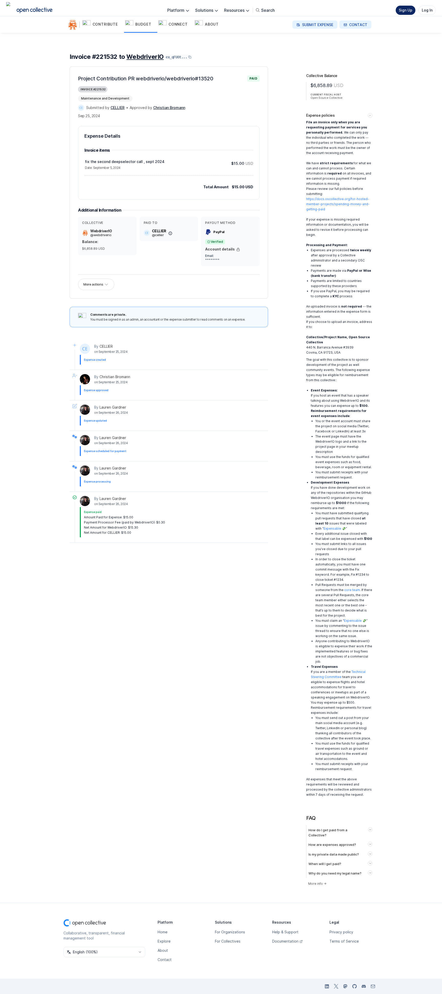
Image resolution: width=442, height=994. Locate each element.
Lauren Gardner (113, 407)
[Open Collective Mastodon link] (345, 986)
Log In (427, 10)
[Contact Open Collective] (373, 986)
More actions (93, 284)
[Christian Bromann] (85, 379)
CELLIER (106, 346)
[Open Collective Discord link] (363, 986)
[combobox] (104, 952)
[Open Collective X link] (336, 986)
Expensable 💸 (335, 528)
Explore (164, 941)
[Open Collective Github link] (354, 986)
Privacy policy (341, 932)
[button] (102, 24)
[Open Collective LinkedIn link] (326, 986)
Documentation (285, 941)
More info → (317, 884)
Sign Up (405, 10)
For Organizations (230, 932)
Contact (165, 959)
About (163, 950)
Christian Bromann (115, 377)
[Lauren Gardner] (85, 410)
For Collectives (227, 941)
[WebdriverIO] (74, 24)
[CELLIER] (81, 108)
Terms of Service (344, 941)
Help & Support (285, 932)
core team (352, 590)
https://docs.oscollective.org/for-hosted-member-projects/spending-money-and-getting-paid (338, 204)
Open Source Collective (326, 98)
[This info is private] (238, 249)
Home (163, 932)
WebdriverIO (145, 56)
